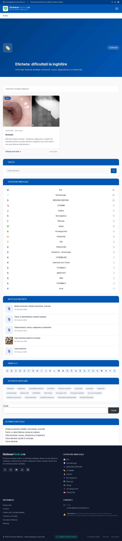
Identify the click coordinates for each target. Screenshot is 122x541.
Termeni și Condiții (10, 516)
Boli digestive (60, 216)
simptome (21, 388)
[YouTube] (118, 2)
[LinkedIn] (22, 470)
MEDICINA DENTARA (60, 200)
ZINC (60, 278)
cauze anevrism (30, 397)
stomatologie (11, 393)
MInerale (60, 221)
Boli (60, 190)
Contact (6, 509)
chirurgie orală (61, 393)
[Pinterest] (28, 470)
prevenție (89, 388)
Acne (60, 289)
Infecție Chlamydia (86, 397)
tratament (10, 388)
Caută (5, 406)
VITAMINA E (60, 268)
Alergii (60, 226)
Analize (60, 211)
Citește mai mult (12, 151)
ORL (60, 242)
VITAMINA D (60, 283)
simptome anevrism (14, 397)
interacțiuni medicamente (67, 397)
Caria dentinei (11, 441)
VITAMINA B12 (60, 257)
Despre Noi (7, 505)
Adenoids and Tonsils (60, 262)
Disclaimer (115, 537)
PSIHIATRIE (60, 237)
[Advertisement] (60, 42)
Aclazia (9, 134)
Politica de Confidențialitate (13, 512)
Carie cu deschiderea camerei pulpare (22, 432)
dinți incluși (48, 393)
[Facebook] (112, 2)
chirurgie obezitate (77, 393)
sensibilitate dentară (36, 388)
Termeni (105, 537)
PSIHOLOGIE (60, 247)
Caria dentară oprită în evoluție (19, 438)
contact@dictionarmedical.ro (78, 508)
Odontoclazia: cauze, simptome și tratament (25, 435)
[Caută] (114, 170)
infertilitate (36, 393)
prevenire (50, 388)
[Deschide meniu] (116, 9)
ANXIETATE (60, 273)
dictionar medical (64, 388)
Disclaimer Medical (10, 520)
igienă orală (24, 393)
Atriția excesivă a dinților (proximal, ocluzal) (25, 429)
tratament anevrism (47, 397)
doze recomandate (94, 393)
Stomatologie (60, 195)
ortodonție (78, 388)
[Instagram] (115, 2)
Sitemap (6, 523)
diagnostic (101, 388)
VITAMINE (60, 205)
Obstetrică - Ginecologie (60, 252)
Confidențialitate (93, 537)
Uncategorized (60, 231)
